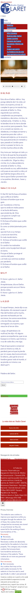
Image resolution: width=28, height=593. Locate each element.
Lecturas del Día (14, 433)
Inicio (6, 20)
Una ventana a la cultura (16, 54)
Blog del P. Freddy (14, 445)
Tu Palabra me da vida (15, 52)
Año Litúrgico (12, 33)
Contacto (7, 57)
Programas (8, 31)
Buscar (3, 385)
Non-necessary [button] (6, 561)
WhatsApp (4, 396)
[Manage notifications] (3, 589)
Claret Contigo (12, 38)
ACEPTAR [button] (18, 592)
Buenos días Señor (14, 428)
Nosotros (7, 23)
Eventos (10, 25)
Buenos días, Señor (14, 36)
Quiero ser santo (13, 49)
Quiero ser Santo (14, 439)
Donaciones (11, 28)
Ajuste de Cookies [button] (7, 592)
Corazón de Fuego (14, 41)
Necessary (7, 537)
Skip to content (6, 2)
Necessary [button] (4, 534)
